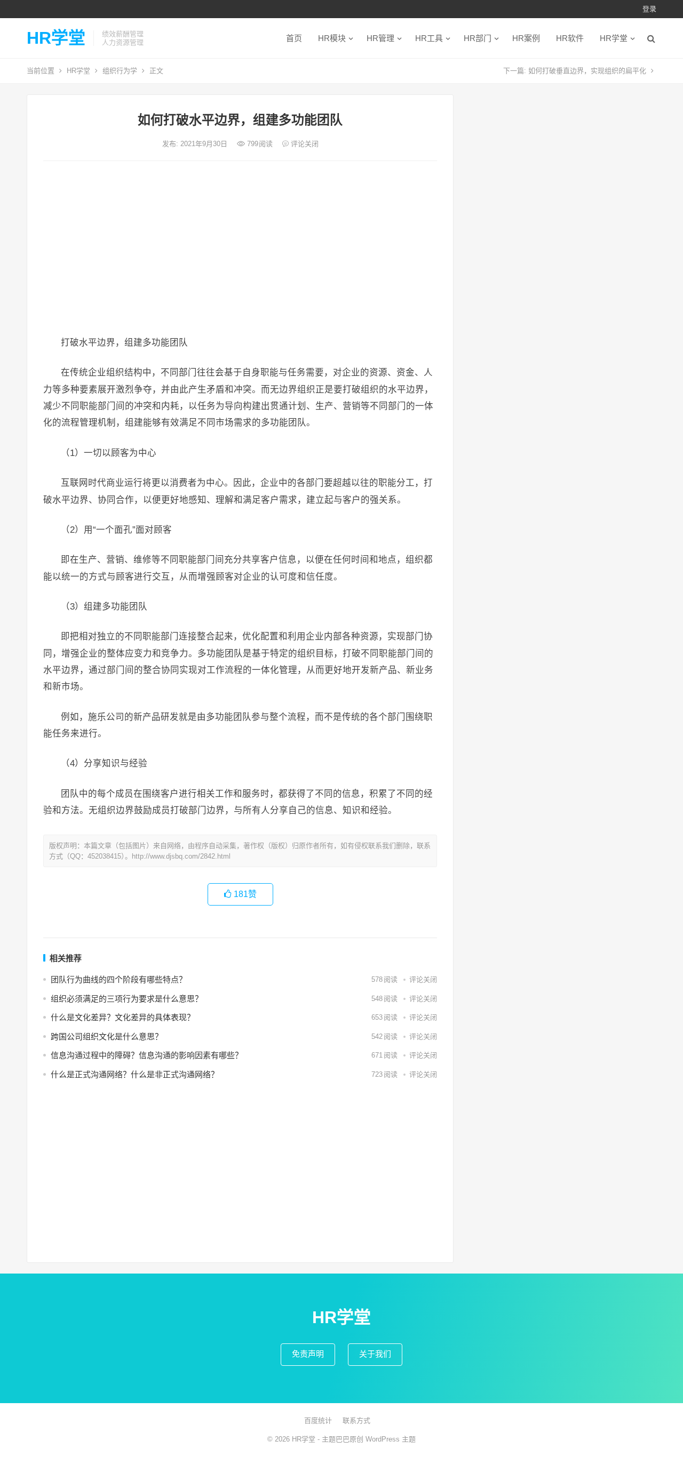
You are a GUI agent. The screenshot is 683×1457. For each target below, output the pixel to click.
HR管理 (380, 38)
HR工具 (429, 38)
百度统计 (318, 1420)
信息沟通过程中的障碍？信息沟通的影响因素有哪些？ (147, 1055)
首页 (294, 38)
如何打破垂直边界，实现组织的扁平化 (587, 71)
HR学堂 (56, 37)
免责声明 (308, 1353)
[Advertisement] (240, 249)
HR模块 (332, 38)
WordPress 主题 (391, 1439)
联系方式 (356, 1420)
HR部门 (477, 38)
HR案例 (526, 38)
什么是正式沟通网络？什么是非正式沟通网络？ (135, 1074)
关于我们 (375, 1353)
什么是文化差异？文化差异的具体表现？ (123, 1017)
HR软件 (570, 38)
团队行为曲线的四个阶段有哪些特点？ (119, 979)
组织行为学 (119, 71)
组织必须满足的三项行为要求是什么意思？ (127, 998)
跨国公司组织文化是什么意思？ (107, 1036)
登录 (649, 9)
